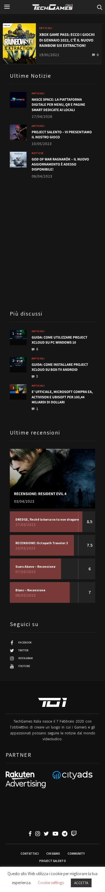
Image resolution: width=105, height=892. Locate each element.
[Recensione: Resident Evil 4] (52, 479)
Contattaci (29, 854)
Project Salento (52, 861)
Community (76, 854)
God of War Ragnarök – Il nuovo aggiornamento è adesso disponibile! (60, 164)
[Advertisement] (52, 243)
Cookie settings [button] (51, 882)
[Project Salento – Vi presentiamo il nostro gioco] (18, 132)
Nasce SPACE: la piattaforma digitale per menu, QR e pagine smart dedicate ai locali (58, 104)
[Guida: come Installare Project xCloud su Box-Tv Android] (18, 362)
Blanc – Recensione (30, 590)
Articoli (45, 28)
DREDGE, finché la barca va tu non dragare (47, 519)
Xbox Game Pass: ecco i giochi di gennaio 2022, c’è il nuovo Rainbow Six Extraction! (67, 40)
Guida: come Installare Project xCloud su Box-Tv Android (60, 367)
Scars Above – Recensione (35, 566)
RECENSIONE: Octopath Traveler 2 (41, 543)
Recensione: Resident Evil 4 (40, 493)
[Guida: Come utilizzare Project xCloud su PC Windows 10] (18, 334)
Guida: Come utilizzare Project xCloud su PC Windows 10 (59, 340)
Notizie (37, 153)
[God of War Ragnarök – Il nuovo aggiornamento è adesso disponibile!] (18, 159)
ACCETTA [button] (81, 882)
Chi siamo (53, 854)
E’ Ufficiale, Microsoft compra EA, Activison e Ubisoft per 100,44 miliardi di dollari (62, 396)
